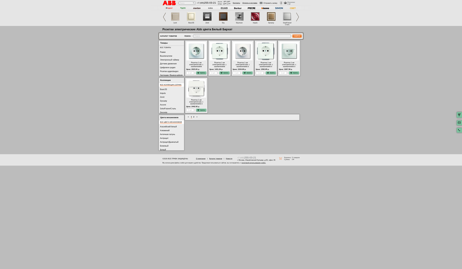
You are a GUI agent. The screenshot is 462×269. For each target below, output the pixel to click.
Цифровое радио (167, 67)
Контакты (236, 3)
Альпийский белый (168, 127)
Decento (163, 112)
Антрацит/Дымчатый (169, 142)
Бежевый (164, 146)
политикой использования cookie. (253, 163)
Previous (164, 17)
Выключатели (166, 56)
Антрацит (164, 138)
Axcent (163, 105)
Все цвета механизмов (171, 122)
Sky (223, 23)
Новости (229, 159)
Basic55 (191, 23)
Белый (163, 150)
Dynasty (271, 23)
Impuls (255, 23)
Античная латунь (167, 134)
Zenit (207, 23)
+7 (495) (206, 3)
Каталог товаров (215, 159)
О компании (200, 159)
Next (297, 17)
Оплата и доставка (249, 3)
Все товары (165, 47)
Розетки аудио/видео (169, 71)
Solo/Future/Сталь (287, 23)
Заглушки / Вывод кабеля (171, 75)
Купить (202, 73)
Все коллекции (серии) (170, 85)
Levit (175, 23)
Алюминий (165, 130)
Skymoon (239, 23)
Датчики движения (168, 64)
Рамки (163, 52)
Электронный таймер (169, 60)
